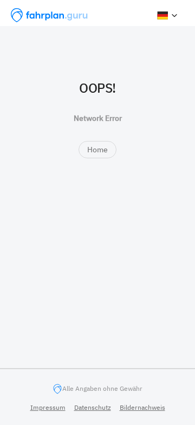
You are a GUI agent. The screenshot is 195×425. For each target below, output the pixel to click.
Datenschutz (92, 407)
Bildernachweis (142, 407)
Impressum (48, 407)
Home (97, 149)
